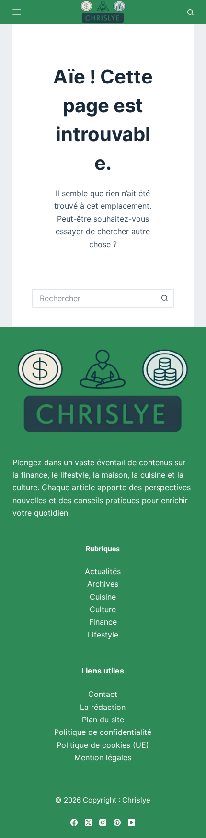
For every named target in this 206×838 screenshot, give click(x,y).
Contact (102, 694)
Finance (103, 621)
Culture (103, 609)
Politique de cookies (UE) (103, 745)
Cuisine (103, 597)
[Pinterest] (117, 822)
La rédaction (103, 707)
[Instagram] (102, 822)
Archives (102, 584)
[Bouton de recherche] (164, 298)
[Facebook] (74, 822)
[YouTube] (131, 822)
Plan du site (103, 719)
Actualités (103, 571)
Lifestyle (103, 634)
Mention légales (102, 757)
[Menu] (16, 12)
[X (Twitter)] (88, 822)
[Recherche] (190, 12)
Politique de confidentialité (102, 732)
